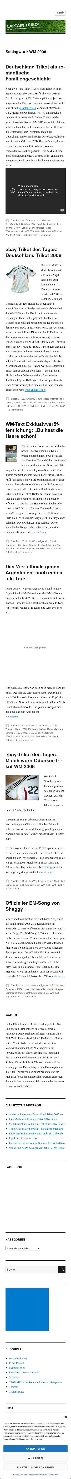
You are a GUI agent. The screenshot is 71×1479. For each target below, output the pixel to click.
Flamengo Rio (28, 107)
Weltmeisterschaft (15, 231)
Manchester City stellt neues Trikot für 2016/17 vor (36, 1124)
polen (31, 548)
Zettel (55, 736)
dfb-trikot (10, 227)
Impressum (53, 1474)
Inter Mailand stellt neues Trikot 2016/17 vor (33, 1119)
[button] (66, 1417)
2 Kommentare (16, 409)
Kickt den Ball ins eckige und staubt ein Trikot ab (36, 1133)
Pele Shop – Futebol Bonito (24, 1372)
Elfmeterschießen (37, 729)
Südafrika (35, 732)
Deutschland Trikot (35, 389)
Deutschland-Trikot (46, 402)
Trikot (48, 227)
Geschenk (34, 544)
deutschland (55, 224)
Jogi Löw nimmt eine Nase (23, 1138)
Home (9, 1408)
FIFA (18, 227)
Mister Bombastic (45, 989)
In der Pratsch (16, 1363)
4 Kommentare (13, 888)
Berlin (18, 729)
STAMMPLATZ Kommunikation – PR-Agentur (35, 1382)
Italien (44, 406)
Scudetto (13, 1377)
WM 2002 (35, 231)
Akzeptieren (35, 1448)
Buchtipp (53, 541)
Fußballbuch (22, 544)
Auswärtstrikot (13, 224)
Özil (18, 234)
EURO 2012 (23, 406)
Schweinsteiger (36, 227)
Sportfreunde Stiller (33, 992)
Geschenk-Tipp (48, 544)
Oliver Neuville (20, 548)
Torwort (13, 1386)
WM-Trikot (57, 884)
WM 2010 (57, 231)
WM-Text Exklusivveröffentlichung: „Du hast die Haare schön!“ (34, 429)
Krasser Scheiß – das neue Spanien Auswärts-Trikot (37, 1143)
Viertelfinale (47, 732)
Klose (19, 732)
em (58, 402)
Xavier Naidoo (12, 996)
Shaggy (59, 989)
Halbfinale (35, 406)
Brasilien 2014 (28, 224)
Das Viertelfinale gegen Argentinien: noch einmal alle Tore (35, 572)
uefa (46, 992)
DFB (24, 729)
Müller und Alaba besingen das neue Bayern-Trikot (36, 1147)
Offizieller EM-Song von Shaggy (33, 905)
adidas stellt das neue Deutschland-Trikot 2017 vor (36, 1114)
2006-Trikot (59, 881)
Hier (47, 867)
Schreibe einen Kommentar (36, 234)
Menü (60, 12)
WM (27, 231)
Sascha (15, 220)
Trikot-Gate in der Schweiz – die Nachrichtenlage (36, 1128)
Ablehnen (35, 1458)
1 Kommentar (29, 996)
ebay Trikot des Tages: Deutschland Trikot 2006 (33, 252)
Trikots (17, 402)
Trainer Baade (16, 1391)
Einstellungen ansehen (35, 1467)
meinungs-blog (17, 1367)
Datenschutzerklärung (38, 1474)
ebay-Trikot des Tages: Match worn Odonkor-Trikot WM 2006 (34, 760)
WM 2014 (46, 220)
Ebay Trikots (44, 881)
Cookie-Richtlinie (20, 1474)
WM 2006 (46, 231)
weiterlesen (40, 532)
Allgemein (43, 541)
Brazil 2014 (42, 224)
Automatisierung (18, 1358)
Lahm (24, 227)
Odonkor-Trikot (32, 884)
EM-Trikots (43, 398)
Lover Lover (29, 989)
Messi (26, 732)
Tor (37, 548)
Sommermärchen (14, 992)
